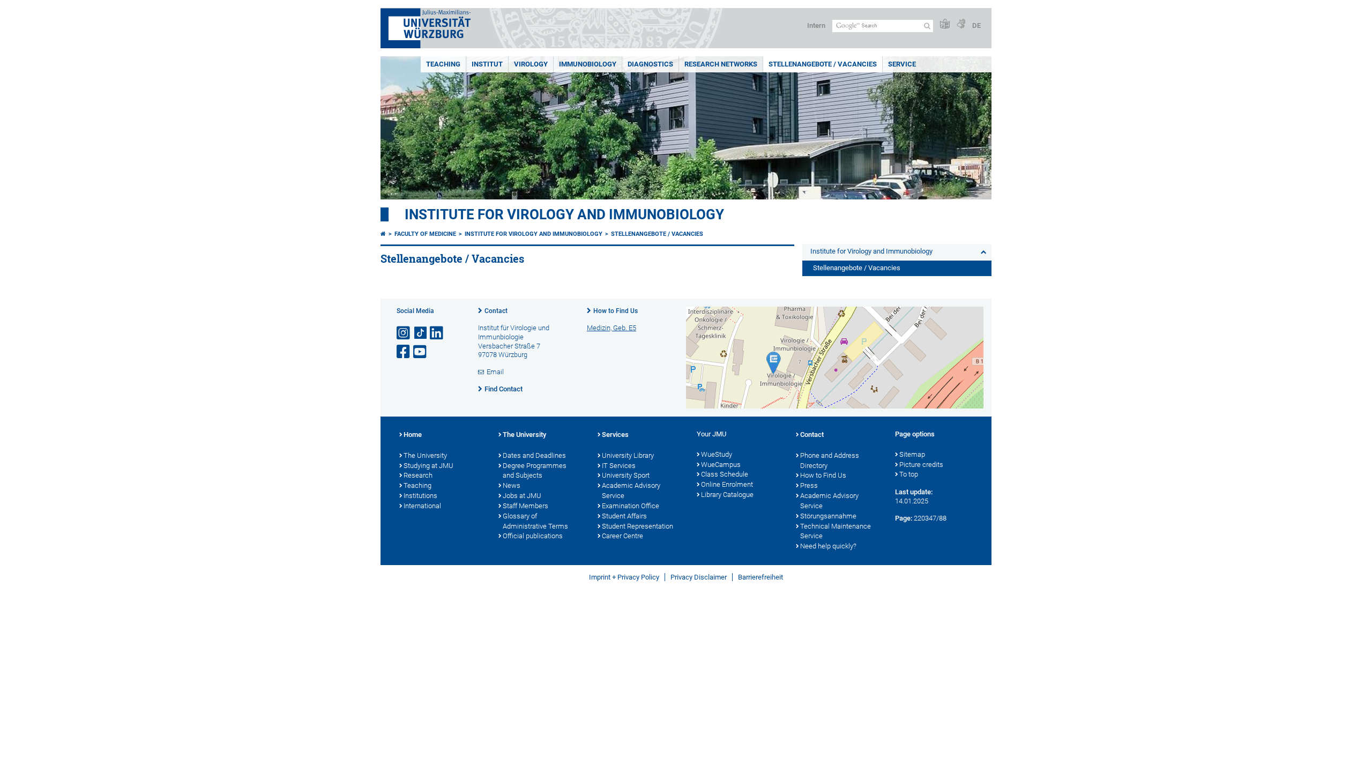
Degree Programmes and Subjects (534, 471)
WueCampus (721, 465)
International (422, 506)
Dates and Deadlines (534, 455)
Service (902, 64)
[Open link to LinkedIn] (437, 333)
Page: (903, 518)
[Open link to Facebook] (404, 352)
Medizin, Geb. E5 (611, 328)
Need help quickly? (828, 546)
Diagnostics (650, 64)
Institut (487, 64)
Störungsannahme (828, 516)
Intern (816, 25)
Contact (496, 311)
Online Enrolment (727, 484)
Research (418, 475)
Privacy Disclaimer (698, 577)
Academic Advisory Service (631, 490)
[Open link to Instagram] (404, 333)
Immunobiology (587, 64)
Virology (531, 64)
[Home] (383, 234)
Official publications (533, 536)
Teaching (443, 64)
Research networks (720, 64)
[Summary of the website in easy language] (945, 24)
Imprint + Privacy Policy (624, 577)
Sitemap (912, 454)
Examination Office (630, 506)
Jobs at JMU (522, 496)
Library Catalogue (727, 495)
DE (976, 25)
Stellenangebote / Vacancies (823, 64)
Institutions (420, 496)
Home (413, 434)
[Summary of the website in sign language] (961, 24)
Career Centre (622, 536)
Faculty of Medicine (425, 234)
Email (495, 372)
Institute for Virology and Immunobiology (564, 214)
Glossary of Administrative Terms (535, 521)
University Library (628, 455)
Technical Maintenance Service (835, 531)
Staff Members (525, 506)
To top (908, 474)
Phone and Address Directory (829, 460)
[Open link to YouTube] (420, 352)
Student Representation (637, 526)
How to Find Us (615, 311)
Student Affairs (624, 516)
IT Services (619, 466)
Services (615, 434)
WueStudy (716, 454)
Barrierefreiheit (760, 577)
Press (809, 485)
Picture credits (921, 465)
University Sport (626, 475)
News (511, 485)
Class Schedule (724, 474)
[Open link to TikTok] (420, 333)
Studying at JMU (428, 466)
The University (425, 455)
